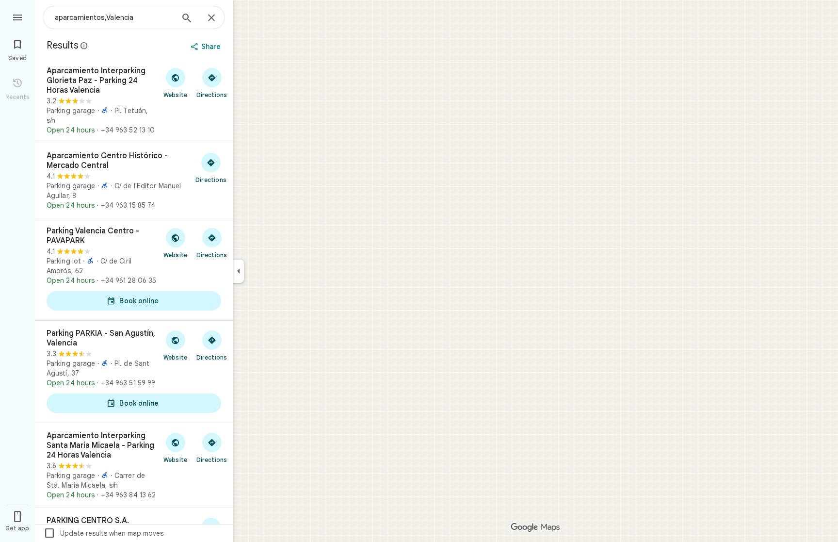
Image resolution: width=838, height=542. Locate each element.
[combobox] (114, 17)
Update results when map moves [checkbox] (103, 533)
